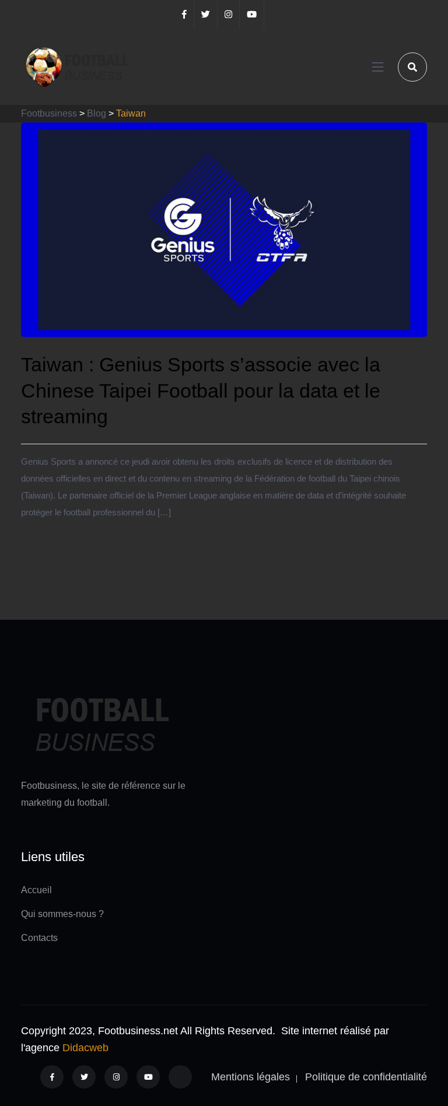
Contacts (39, 938)
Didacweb (85, 1048)
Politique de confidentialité (366, 1077)
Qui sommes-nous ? (62, 914)
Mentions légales (250, 1077)
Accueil (36, 890)
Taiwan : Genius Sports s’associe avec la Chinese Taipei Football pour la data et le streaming (200, 390)
